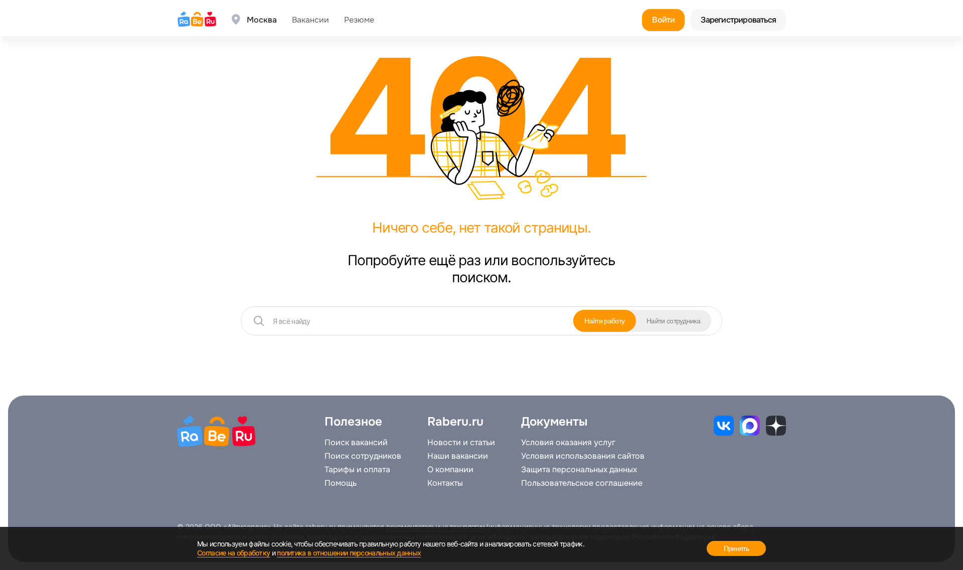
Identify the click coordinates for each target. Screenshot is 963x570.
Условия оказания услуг (568, 443)
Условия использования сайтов (583, 456)
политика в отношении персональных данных (349, 552)
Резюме (359, 20)
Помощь (341, 483)
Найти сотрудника (673, 321)
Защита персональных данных (579, 470)
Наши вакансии (457, 456)
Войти (663, 20)
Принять (736, 548)
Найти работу (604, 321)
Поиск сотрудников (363, 456)
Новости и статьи (461, 443)
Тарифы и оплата (357, 470)
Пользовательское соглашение (582, 483)
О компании (450, 470)
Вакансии (310, 20)
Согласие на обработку (233, 552)
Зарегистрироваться (738, 20)
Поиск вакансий (356, 443)
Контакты (445, 483)
